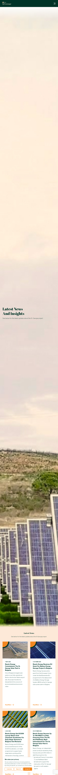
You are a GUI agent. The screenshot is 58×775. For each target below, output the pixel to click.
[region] (18, 764)
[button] (55, 3)
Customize (9, 769)
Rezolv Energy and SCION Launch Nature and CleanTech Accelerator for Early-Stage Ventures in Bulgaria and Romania (14, 737)
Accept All (27, 769)
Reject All (18, 769)
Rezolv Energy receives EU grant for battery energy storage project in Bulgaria (42, 666)
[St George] (7, 3)
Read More (8, 705)
